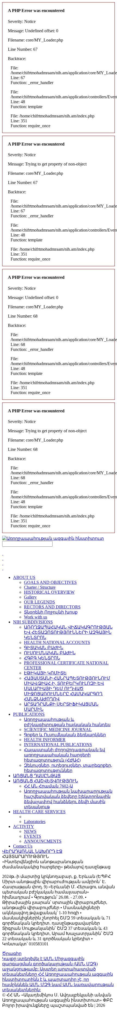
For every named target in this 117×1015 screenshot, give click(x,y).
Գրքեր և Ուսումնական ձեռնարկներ (65, 734)
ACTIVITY (23, 826)
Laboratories (34, 821)
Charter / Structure (40, 587)
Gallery (30, 597)
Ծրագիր (11, 953)
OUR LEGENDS (39, 602)
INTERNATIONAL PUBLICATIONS (58, 744)
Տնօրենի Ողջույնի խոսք (51, 612)
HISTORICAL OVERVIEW (49, 592)
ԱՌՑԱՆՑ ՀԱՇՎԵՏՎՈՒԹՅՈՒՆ (45, 781)
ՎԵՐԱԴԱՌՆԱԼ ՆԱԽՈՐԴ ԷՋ (32, 851)
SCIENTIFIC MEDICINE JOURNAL (58, 729)
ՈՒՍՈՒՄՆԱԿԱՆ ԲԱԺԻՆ (50, 652)
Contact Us (22, 846)
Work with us (35, 617)
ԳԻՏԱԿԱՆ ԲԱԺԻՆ (43, 647)
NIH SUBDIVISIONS (33, 622)
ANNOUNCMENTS (42, 841)
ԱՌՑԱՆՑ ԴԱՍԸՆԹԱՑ (37, 775)
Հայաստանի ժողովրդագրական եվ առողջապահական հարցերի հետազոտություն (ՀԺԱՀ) (64, 754)
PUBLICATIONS (29, 714)
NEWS (30, 831)
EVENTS (32, 836)
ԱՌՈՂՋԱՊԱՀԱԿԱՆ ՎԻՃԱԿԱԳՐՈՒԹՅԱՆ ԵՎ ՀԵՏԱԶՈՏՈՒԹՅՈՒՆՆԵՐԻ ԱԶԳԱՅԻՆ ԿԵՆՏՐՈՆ (68, 632)
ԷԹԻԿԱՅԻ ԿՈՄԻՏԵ (45, 673)
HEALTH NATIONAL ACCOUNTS (57, 642)
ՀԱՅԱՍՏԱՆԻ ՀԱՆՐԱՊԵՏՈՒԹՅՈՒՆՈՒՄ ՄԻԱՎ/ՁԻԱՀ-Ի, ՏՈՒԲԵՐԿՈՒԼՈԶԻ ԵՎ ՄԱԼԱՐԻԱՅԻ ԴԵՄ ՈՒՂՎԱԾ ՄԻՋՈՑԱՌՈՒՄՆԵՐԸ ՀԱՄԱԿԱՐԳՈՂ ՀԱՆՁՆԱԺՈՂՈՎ (67, 688)
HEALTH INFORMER (45, 739)
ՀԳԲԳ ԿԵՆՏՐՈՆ (42, 658)
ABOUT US (24, 577)
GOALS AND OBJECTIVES (50, 582)
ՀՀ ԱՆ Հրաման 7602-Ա (48, 786)
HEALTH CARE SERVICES (39, 811)
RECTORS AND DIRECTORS (52, 607)
